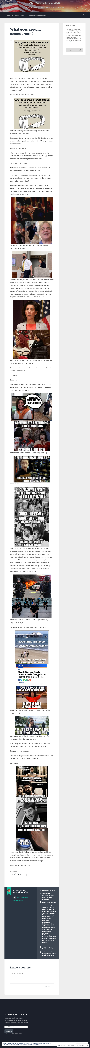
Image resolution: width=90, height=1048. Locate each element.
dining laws (45, 911)
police (49, 931)
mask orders (46, 927)
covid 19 (45, 897)
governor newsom (48, 913)
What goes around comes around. (25, 31)
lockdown (45, 920)
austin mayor (46, 902)
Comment (47, 986)
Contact (54, 15)
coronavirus (46, 895)
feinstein (53, 911)
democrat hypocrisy (48, 909)
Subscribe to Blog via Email (15, 1014)
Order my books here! (15, 15)
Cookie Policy (36, 1044)
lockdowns (45, 899)
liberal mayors (46, 918)
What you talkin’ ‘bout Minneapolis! (48, 948)
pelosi (44, 931)
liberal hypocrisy (47, 917)
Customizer (73, 42)
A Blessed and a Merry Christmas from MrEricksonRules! (49, 953)
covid (52, 895)
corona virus (46, 893)
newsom (49, 929)
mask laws (50, 926)
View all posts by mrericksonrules (20, 899)
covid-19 (51, 897)
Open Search (84, 15)
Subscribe (9, 1031)
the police (45, 940)
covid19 (51, 907)
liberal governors (47, 915)
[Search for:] (74, 50)
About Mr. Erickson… (37, 15)
